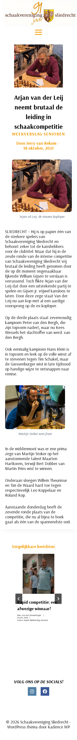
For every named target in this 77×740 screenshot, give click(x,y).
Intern (20, 620)
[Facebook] (45, 691)
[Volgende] (58, 599)
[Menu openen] (39, 32)
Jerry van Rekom (41, 143)
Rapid (26, 620)
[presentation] (38, 574)
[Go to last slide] (18, 599)
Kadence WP (59, 726)
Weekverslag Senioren (38, 134)
